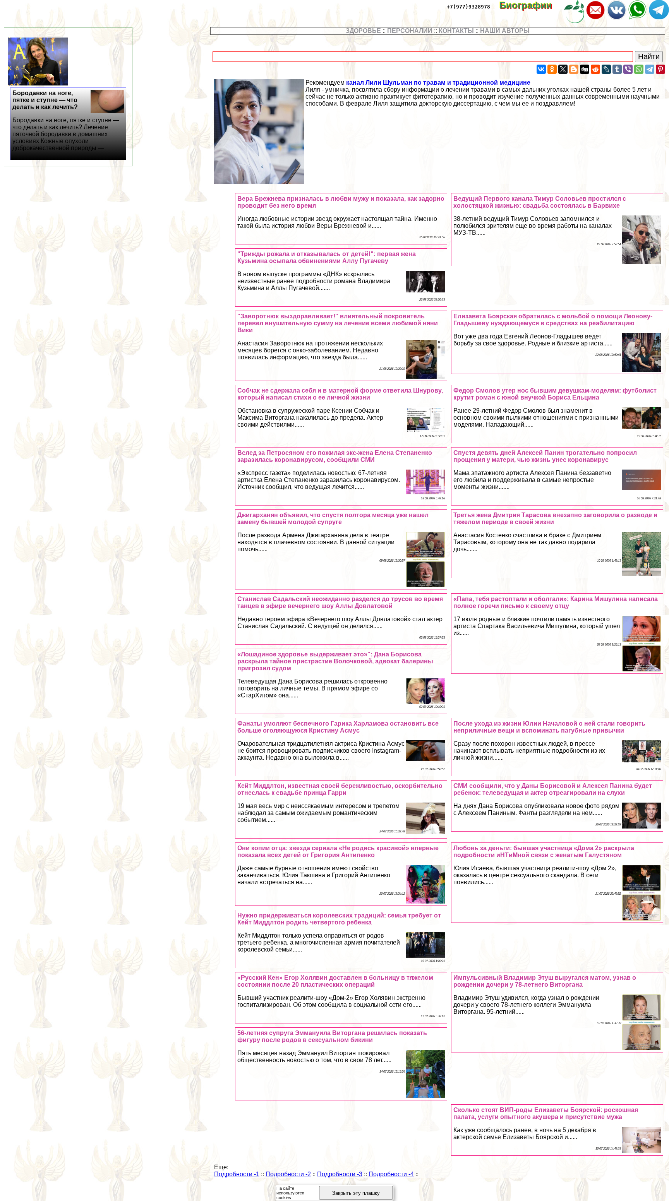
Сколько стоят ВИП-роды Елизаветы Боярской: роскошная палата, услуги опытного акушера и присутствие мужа (545, 1113)
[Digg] (584, 69)
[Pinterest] (660, 69)
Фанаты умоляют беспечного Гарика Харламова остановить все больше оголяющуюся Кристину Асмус (338, 727)
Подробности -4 (391, 1174)
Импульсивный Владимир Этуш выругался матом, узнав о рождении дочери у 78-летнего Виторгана (544, 981)
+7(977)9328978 (468, 7)
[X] (563, 69)
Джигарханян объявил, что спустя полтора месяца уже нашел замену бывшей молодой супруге (333, 518)
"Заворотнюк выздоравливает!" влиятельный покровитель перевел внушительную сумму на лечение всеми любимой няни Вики (337, 323)
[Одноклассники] (552, 69)
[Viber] (628, 69)
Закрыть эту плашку (356, 1193)
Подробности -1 (236, 1174)
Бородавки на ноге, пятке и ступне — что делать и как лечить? (65, 120)
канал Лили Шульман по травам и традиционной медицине (438, 82)
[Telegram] (649, 69)
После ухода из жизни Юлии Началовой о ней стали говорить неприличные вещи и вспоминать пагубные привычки (549, 727)
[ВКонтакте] (541, 69)
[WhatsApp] (638, 69)
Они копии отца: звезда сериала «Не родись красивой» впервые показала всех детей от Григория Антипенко (338, 851)
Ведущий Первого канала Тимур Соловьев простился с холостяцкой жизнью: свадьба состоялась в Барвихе (539, 202)
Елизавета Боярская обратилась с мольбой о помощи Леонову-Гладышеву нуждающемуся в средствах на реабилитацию (552, 319)
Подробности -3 (339, 1174)
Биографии (531, 5)
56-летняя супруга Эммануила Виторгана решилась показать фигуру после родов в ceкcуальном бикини (332, 1036)
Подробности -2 (288, 1174)
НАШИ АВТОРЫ (505, 30)
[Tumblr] (617, 69)
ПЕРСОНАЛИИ (409, 30)
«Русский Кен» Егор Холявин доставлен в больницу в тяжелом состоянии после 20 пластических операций (335, 981)
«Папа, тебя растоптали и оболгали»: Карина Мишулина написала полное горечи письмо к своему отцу (555, 602)
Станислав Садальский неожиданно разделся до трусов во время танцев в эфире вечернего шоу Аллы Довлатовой (340, 602)
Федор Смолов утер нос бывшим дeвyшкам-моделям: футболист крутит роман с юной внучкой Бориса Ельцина (555, 394)
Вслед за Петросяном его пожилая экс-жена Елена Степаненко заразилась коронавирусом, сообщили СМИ (334, 456)
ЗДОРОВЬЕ (363, 30)
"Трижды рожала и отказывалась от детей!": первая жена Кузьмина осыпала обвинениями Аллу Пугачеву (326, 257)
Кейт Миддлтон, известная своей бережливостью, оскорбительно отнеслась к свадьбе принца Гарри (340, 789)
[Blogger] (573, 69)
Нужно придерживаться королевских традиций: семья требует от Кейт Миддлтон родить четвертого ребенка (339, 919)
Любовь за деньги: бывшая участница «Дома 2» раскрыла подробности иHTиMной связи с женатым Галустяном (543, 851)
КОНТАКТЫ (456, 30)
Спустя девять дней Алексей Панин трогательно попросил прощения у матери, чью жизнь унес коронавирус (545, 456)
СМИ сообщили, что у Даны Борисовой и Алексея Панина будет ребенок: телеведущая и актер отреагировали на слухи (552, 789)
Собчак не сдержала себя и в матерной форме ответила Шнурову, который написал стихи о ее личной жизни (340, 394)
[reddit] (595, 69)
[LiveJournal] (606, 69)
